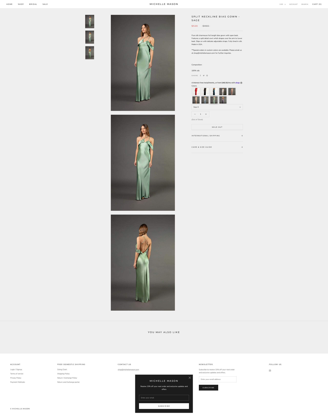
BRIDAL (33, 4)
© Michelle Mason (20, 409)
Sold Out (217, 127)
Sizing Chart (62, 369)
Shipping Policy (63, 373)
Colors (194, 86)
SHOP (21, 4)
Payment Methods (17, 382)
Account (293, 4)
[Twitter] (203, 75)
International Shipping (206, 136)
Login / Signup (16, 369)
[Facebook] (200, 75)
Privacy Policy (15, 378)
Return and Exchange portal (68, 382)
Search (304, 4)
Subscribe (164, 406)
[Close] (190, 378)
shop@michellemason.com (128, 369)
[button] (196, 91)
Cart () (317, 4)
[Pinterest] (207, 75)
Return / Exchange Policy (67, 378)
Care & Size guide (202, 147)
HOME (9, 4)
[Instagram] (270, 370)
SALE (45, 4)
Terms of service (16, 373)
